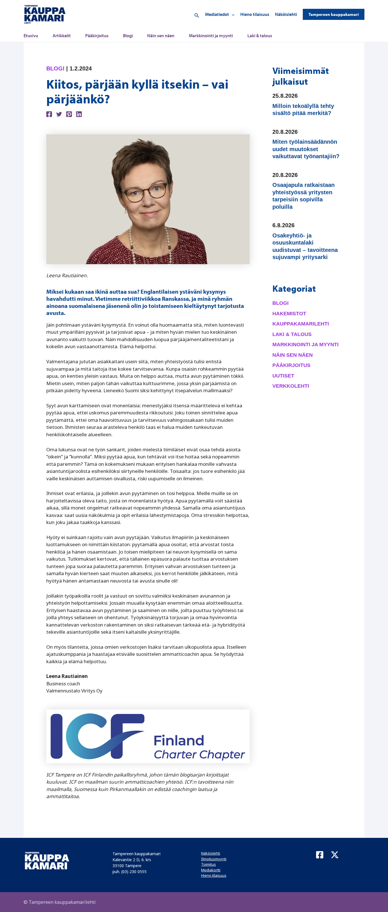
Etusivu (31, 35)
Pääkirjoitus (97, 35)
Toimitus (208, 864)
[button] (196, 14)
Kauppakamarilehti (300, 324)
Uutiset (283, 376)
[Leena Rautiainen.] (148, 198)
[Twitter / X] (335, 855)
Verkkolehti (290, 386)
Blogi (128, 35)
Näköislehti (286, 14)
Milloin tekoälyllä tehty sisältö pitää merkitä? (303, 109)
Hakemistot (289, 313)
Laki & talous (259, 35)
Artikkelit (62, 35)
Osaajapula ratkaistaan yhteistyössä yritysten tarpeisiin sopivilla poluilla (303, 196)
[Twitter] (59, 113)
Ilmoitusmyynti (213, 858)
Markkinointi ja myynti (211, 35)
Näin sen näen (160, 35)
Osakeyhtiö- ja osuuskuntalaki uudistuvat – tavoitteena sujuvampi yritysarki (305, 246)
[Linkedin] (79, 113)
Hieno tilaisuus (254, 14)
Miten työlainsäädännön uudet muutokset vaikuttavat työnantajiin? (305, 149)
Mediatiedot (217, 14)
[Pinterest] (69, 113)
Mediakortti (210, 870)
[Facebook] (49, 113)
